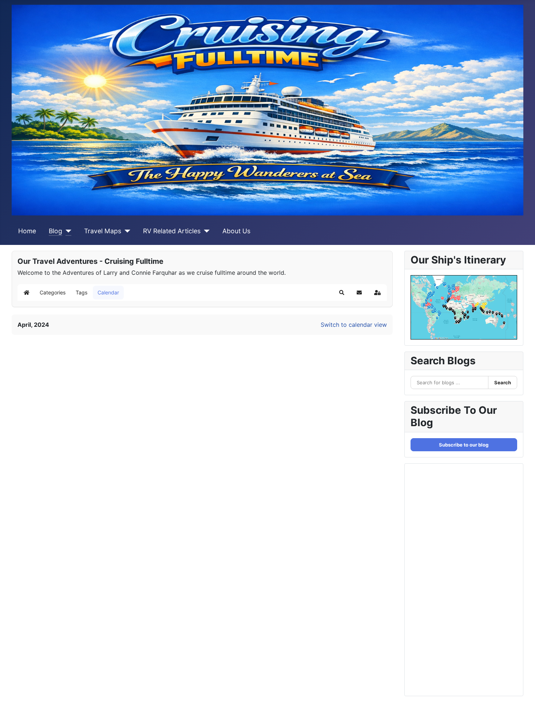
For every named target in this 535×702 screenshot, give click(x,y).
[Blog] (66, 231)
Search (502, 382)
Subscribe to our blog (463, 445)
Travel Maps (102, 231)
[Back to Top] (522, 688)
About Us (236, 231)
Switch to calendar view (354, 324)
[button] (341, 293)
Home (27, 231)
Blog (55, 231)
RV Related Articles (172, 231)
